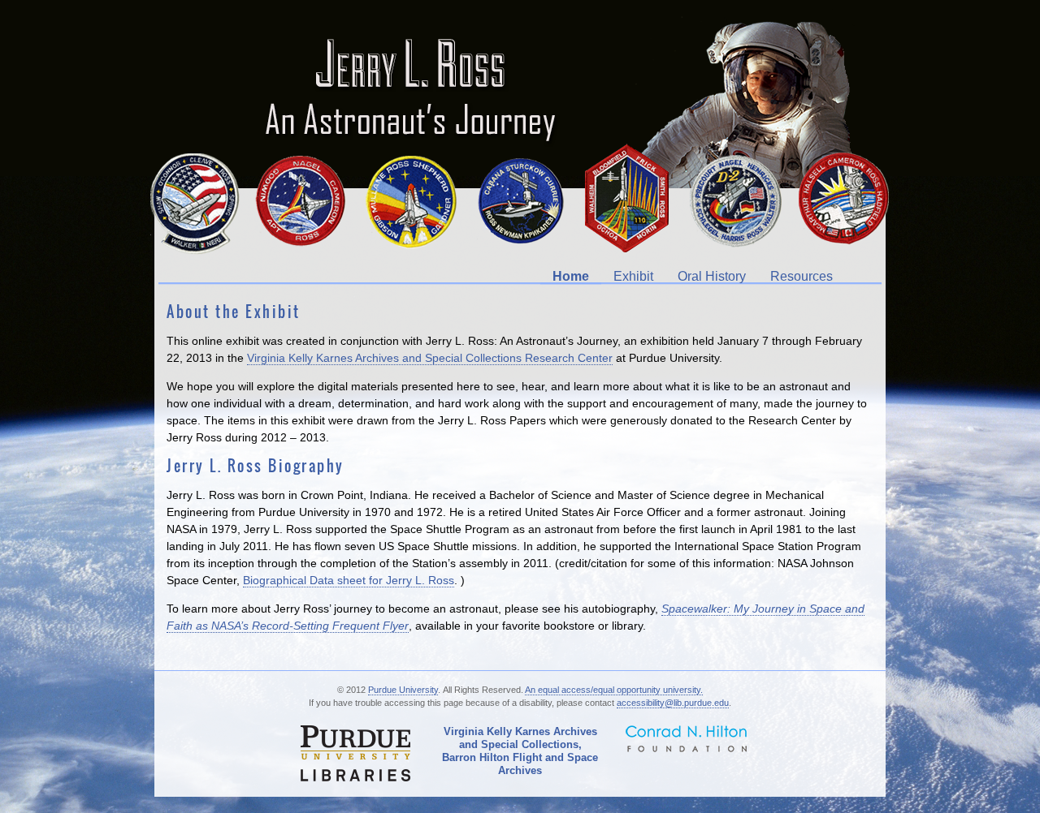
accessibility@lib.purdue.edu (673, 703)
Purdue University (403, 690)
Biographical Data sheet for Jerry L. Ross (348, 580)
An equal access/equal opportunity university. (614, 690)
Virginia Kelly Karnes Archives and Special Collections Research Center (430, 357)
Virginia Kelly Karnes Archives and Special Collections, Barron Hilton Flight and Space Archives (520, 750)
